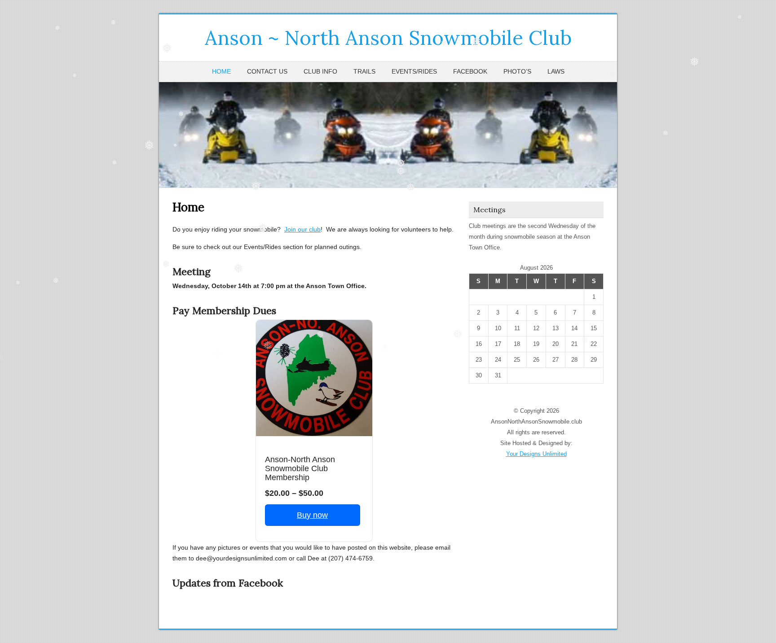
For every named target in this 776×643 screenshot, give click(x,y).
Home (221, 71)
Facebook (470, 71)
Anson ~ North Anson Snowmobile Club (388, 37)
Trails (364, 71)
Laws (555, 71)
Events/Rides (414, 71)
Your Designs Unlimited (536, 454)
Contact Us (267, 71)
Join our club (302, 229)
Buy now (312, 515)
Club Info (320, 71)
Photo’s (517, 71)
